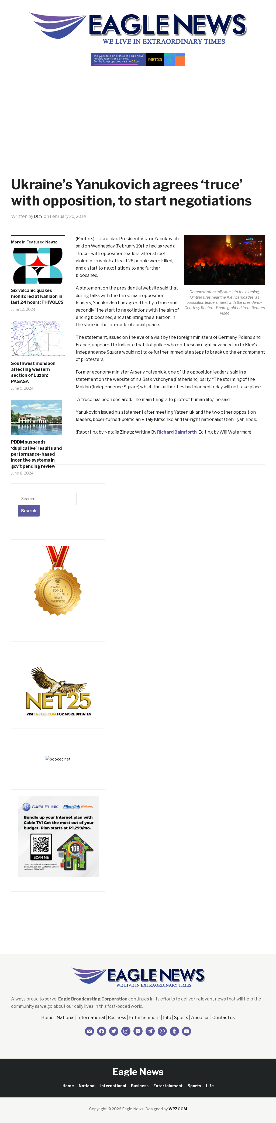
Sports (181, 1017)
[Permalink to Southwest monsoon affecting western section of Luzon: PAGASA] (38, 341)
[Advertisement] (138, 112)
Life (167, 1017)
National (65, 1017)
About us (200, 1017)
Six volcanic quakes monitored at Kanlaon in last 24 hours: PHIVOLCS (37, 296)
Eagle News (138, 1071)
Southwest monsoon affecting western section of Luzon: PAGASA (33, 372)
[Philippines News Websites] (58, 586)
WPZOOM (177, 1109)
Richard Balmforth (177, 432)
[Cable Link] (58, 835)
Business (117, 1017)
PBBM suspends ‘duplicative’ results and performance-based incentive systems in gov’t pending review (36, 454)
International (91, 1017)
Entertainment (144, 1017)
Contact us (223, 1017)
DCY (38, 216)
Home (47, 1017)
